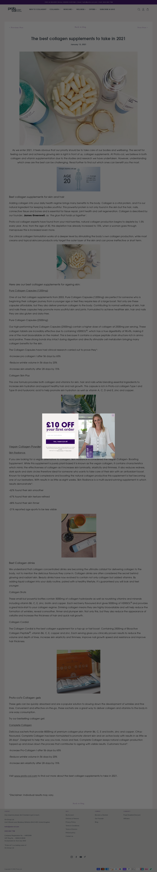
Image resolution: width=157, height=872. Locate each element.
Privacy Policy (68, 450)
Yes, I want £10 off (60, 442)
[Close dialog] (113, 415)
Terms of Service (60, 450)
